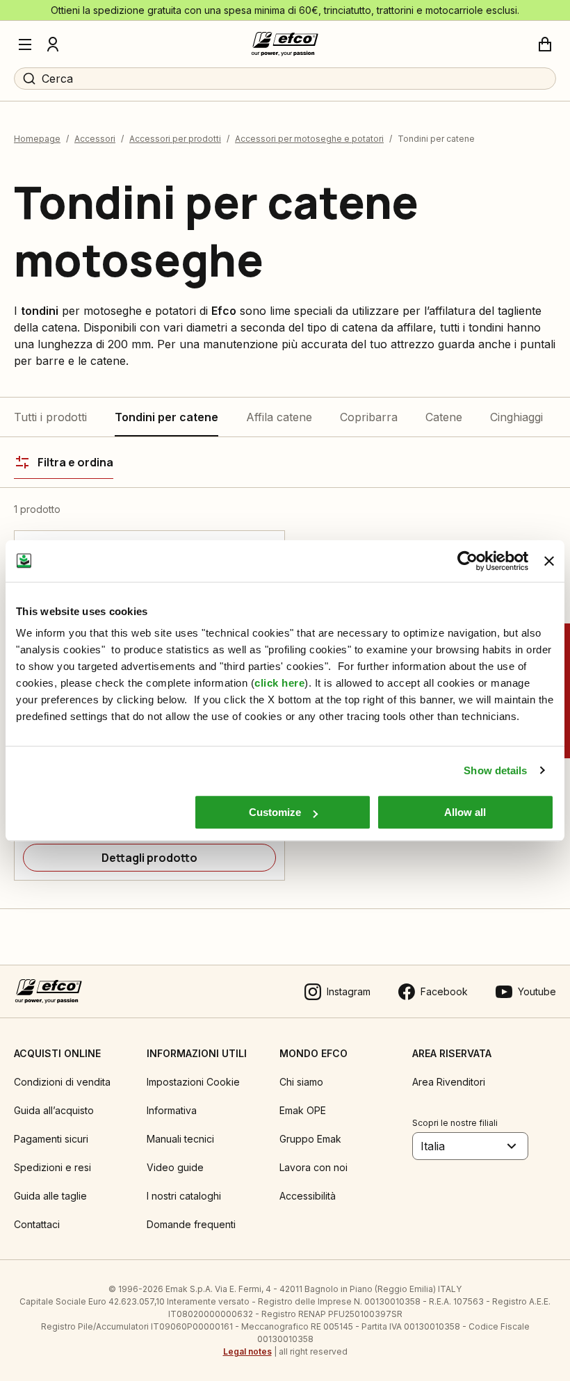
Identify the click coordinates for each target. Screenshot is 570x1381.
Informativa (172, 1110)
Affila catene (279, 417)
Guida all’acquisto (54, 1110)
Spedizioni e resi (52, 1167)
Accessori (94, 138)
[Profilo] (53, 44)
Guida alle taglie (50, 1196)
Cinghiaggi (516, 417)
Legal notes (247, 1351)
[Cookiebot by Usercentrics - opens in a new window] (467, 560)
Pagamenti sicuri (51, 1139)
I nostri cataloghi (184, 1196)
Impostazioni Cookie (193, 1082)
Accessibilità (307, 1196)
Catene (443, 417)
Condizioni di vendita (62, 1082)
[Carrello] (545, 44)
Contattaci (37, 1224)
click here (279, 683)
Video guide (175, 1167)
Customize (275, 812)
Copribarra (369, 417)
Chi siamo (301, 1082)
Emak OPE (302, 1110)
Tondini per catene (166, 417)
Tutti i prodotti (50, 417)
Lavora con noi (313, 1167)
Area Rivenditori (448, 1082)
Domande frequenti (191, 1224)
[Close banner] (549, 561)
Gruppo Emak (310, 1139)
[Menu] (25, 44)
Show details (495, 770)
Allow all (465, 812)
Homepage (37, 138)
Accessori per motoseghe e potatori (309, 138)
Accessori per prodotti (175, 138)
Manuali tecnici (180, 1139)
